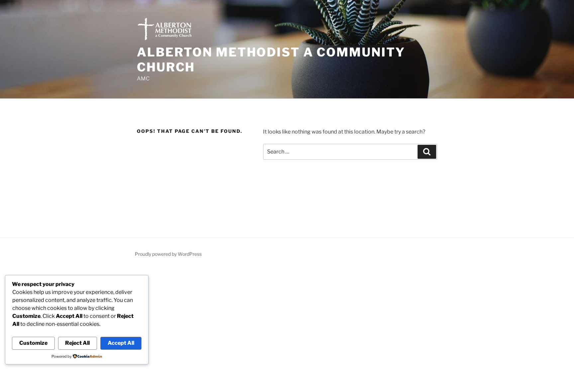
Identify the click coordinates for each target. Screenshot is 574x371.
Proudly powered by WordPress (168, 254)
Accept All (121, 343)
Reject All (77, 343)
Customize (33, 343)
